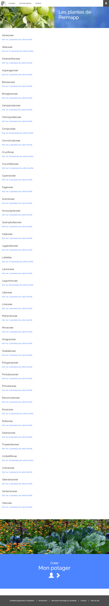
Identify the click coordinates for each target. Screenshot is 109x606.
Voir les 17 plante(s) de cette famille (17, 261)
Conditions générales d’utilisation (22, 600)
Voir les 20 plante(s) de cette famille (17, 133)
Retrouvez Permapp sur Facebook (63, 600)
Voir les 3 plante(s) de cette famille (17, 214)
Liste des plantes (25, 3)
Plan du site (95, 600)
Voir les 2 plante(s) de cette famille (17, 39)
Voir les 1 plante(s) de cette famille (17, 74)
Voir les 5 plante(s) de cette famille (17, 121)
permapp (3, 3)
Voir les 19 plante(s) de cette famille (17, 156)
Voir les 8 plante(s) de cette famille (17, 437)
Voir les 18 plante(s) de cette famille (17, 285)
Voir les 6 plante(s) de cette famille (17, 425)
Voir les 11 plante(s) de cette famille (17, 51)
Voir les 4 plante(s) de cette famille (17, 203)
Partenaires (43, 600)
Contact (38, 3)
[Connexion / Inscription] (106, 3)
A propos (12, 3)
